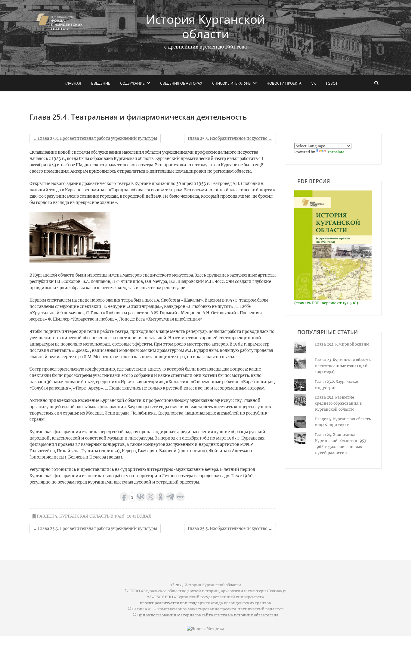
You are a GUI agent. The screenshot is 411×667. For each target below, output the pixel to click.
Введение (100, 83)
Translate (336, 152)
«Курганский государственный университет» (219, 597)
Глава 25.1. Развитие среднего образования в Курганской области (338, 403)
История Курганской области (205, 26)
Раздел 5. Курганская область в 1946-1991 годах (94, 516)
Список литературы (231, 83)
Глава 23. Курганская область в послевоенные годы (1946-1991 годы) (343, 366)
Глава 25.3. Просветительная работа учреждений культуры (95, 138)
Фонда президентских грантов (241, 603)
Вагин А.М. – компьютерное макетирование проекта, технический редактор (208, 609)
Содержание (132, 83)
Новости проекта (284, 83)
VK (313, 83)
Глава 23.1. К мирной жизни (342, 344)
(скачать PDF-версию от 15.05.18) (326, 303)
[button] (69, 237)
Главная (73, 83)
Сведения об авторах (181, 83)
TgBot (332, 83)
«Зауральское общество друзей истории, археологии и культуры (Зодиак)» (213, 591)
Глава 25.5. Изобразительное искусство (230, 138)
